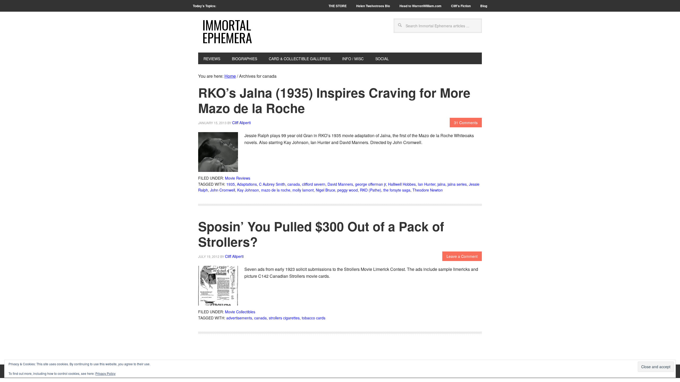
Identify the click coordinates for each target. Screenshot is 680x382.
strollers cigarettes (284, 317)
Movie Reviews (237, 178)
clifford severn (313, 184)
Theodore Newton (428, 190)
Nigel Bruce (325, 190)
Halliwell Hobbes (402, 184)
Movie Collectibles (240, 311)
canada (293, 184)
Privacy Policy (105, 373)
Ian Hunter (426, 184)
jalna (441, 184)
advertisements (239, 317)
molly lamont (303, 190)
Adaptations (247, 184)
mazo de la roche (275, 190)
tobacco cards (313, 317)
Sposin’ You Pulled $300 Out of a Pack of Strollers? (321, 234)
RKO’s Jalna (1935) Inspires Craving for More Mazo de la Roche (334, 100)
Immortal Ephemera (227, 31)
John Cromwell (222, 190)
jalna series (457, 184)
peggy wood (347, 190)
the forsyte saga (396, 190)
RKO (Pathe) (370, 190)
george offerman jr (370, 184)
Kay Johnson (248, 190)
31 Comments (466, 122)
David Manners (340, 184)
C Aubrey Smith (272, 184)
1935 (230, 184)
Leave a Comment (462, 256)
